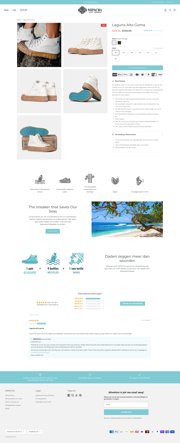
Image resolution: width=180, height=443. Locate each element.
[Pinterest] (80, 395)
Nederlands (170, 2)
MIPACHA (13, 437)
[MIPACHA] (90, 10)
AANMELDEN (126, 412)
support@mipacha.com (40, 352)
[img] (34, 320)
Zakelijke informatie (43, 402)
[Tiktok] (76, 395)
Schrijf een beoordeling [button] (132, 304)
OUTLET (23, 10)
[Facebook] (69, 395)
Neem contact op (12, 402)
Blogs (7, 408)
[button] (79, 298)
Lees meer (52, 231)
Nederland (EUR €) (158, 2)
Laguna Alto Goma (29, 20)
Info (14, 10)
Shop (6, 10)
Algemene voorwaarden (45, 395)
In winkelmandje (137, 68)
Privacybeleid (41, 399)
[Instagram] (72, 395)
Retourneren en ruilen (13, 399)
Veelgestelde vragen (13, 405)
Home (19, 20)
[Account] (165, 10)
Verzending (9, 395)
